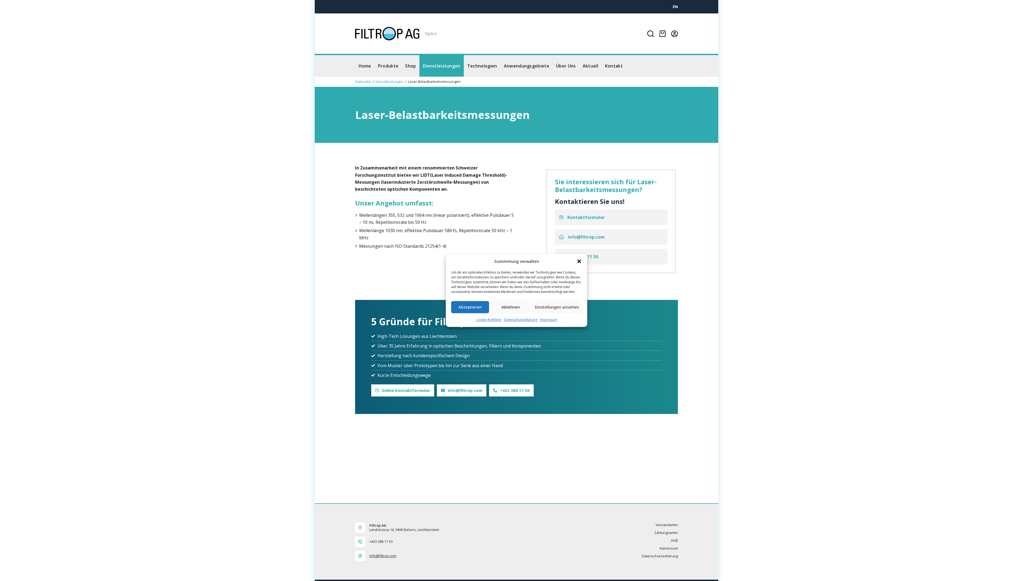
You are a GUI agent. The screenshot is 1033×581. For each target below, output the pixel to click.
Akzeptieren (470, 307)
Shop (410, 66)
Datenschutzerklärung (520, 319)
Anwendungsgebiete (526, 66)
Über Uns (566, 66)
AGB (674, 540)
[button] (579, 261)
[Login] (674, 33)
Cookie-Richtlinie (488, 319)
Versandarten (667, 525)
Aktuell (590, 66)
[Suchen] (650, 33)
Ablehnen (510, 307)
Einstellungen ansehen (557, 307)
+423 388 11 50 (380, 541)
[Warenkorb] (662, 33)
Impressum (548, 319)
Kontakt (614, 66)
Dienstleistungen (442, 66)
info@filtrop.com (382, 555)
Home (365, 66)
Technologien (482, 66)
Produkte (388, 66)
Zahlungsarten (666, 532)
